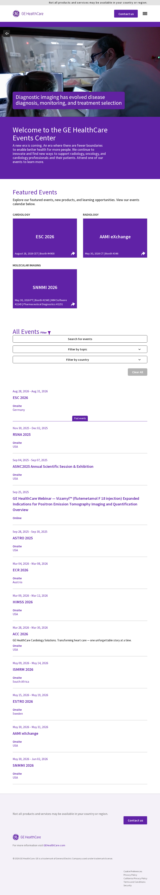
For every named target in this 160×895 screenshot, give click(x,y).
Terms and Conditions (134, 881)
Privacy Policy (130, 874)
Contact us (126, 14)
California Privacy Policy (135, 878)
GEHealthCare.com (54, 845)
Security (128, 885)
